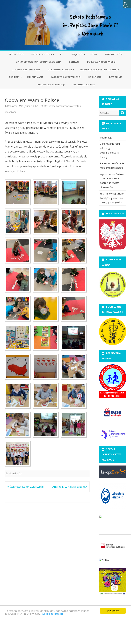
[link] (127, 4)
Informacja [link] (106, 137)
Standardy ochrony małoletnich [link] (99, 69)
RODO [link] (93, 54)
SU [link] (61, 54)
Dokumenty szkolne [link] (60, 69)
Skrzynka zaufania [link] (83, 84)
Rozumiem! (113, 611)
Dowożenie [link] (115, 77)
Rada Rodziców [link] (113, 54)
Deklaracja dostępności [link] (101, 61)
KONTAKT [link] (74, 61)
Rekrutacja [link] (94, 77)
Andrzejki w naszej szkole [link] (68, 487)
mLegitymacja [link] (35, 77)
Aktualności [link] (16, 54)
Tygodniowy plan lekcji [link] (51, 84)
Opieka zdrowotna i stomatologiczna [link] (38, 61)
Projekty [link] (14, 77)
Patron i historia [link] (41, 54)
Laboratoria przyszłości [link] (66, 77)
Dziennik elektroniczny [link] (26, 69)
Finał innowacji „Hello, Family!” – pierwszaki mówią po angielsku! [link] (112, 198)
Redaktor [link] (12, 106)
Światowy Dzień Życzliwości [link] (26, 487)
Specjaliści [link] (76, 54)
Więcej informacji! (52, 613)
